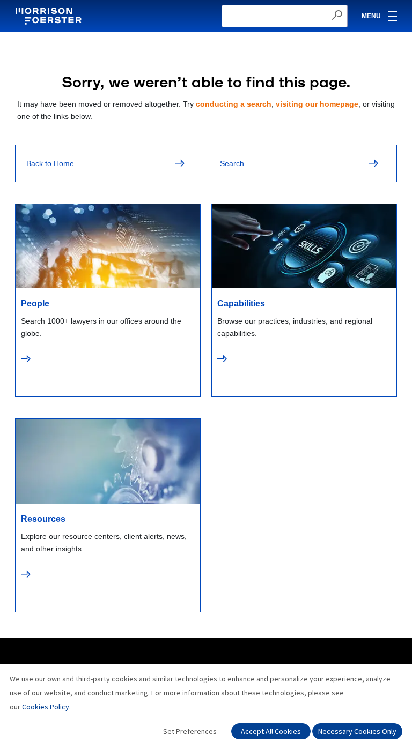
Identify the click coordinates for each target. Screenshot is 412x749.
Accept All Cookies (271, 731)
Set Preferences (190, 731)
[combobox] (285, 16)
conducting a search (233, 104)
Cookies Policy (45, 706)
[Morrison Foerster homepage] (50, 16)
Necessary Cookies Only (357, 731)
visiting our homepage (317, 104)
